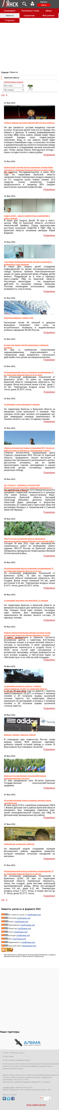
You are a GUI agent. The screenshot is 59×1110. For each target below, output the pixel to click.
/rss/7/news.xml (19, 939)
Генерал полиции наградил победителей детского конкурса (29, 123)
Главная (5, 72)
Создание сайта (8, 1087)
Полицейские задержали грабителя (19, 844)
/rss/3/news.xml (24, 928)
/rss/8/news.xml (28, 942)
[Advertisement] (29, 29)
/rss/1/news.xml (23, 918)
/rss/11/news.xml (27, 925)
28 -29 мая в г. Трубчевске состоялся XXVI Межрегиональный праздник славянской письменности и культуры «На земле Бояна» (28, 487)
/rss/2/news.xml (21, 921)
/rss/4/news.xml (20, 932)
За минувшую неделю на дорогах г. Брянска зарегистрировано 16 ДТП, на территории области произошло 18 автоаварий (25, 689)
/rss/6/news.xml (23, 935)
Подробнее (49, 155)
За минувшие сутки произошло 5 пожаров (22, 404)
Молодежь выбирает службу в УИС (18, 318)
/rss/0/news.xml (34, 914)
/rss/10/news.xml (29, 946)
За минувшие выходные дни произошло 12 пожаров (26, 600)
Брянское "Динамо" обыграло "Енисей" (20, 735)
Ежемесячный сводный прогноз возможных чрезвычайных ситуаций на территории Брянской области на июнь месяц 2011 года (29, 170)
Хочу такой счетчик (36, 1105)
